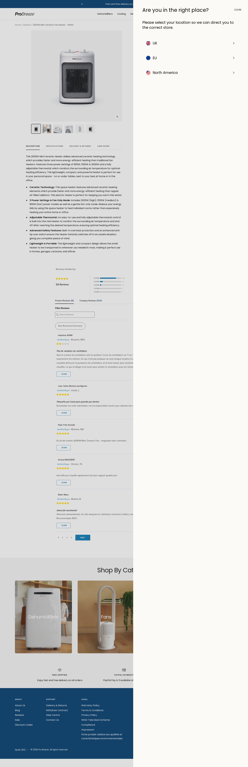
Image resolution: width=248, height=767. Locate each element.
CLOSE (236, 9)
